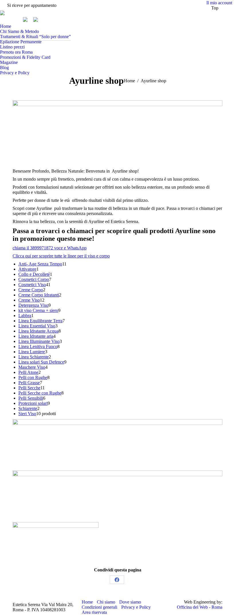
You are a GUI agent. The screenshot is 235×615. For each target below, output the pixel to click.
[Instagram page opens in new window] (13, 19)
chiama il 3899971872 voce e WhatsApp (50, 247)
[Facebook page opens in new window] (4, 19)
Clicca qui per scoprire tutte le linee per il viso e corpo (61, 255)
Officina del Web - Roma (199, 607)
